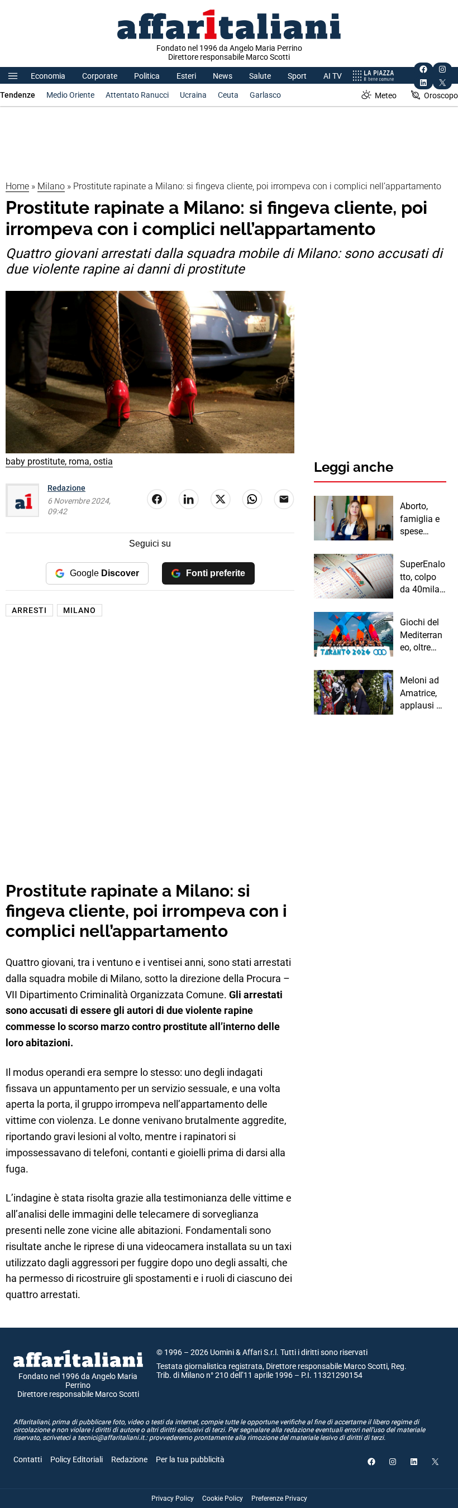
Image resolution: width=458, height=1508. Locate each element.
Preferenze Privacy (279, 1498)
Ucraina (193, 94)
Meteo (386, 95)
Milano (51, 186)
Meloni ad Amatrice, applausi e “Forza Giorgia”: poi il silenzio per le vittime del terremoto (422, 693)
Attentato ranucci (137, 94)
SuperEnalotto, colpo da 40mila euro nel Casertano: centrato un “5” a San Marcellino (422, 577)
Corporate (99, 75)
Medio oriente (70, 94)
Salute (260, 75)
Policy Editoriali (76, 1459)
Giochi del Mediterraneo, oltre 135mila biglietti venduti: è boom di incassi (421, 635)
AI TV (332, 75)
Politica (147, 75)
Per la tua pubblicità (190, 1459)
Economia (48, 75)
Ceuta (228, 94)
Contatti (27, 1459)
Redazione (66, 487)
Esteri (186, 75)
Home (17, 186)
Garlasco (265, 94)
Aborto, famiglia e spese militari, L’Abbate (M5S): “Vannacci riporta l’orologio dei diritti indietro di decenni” (420, 519)
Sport (297, 75)
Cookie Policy (222, 1498)
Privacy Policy (172, 1498)
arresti (29, 610)
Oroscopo (441, 95)
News (222, 75)
